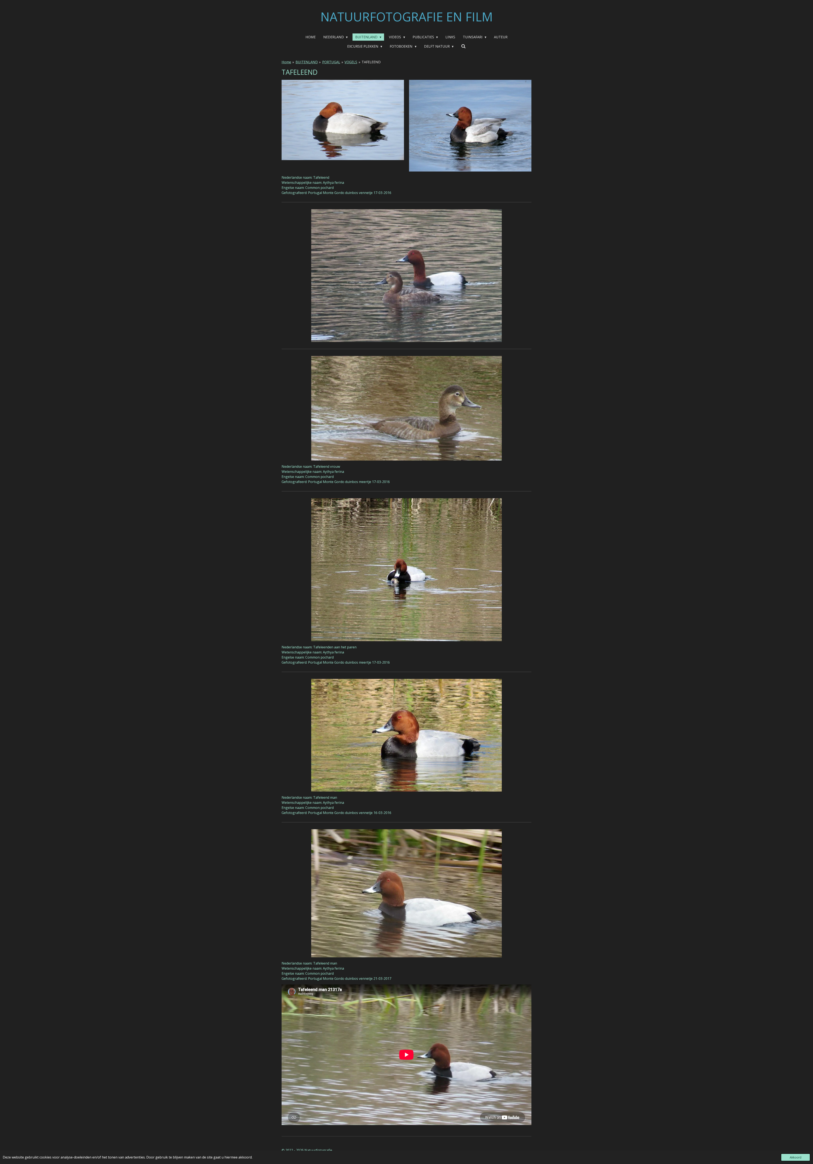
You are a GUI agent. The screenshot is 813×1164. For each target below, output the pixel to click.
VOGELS (350, 62)
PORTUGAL (331, 62)
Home (286, 62)
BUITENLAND (307, 62)
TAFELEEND (371, 62)
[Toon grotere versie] (343, 120)
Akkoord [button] (795, 1157)
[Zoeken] (463, 46)
